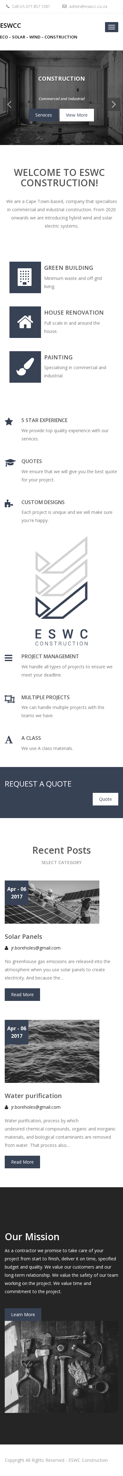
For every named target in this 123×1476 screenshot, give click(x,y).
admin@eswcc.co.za (87, 6)
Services (43, 115)
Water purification (33, 1095)
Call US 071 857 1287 (30, 6)
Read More (22, 994)
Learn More (23, 1314)
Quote (105, 799)
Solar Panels (23, 936)
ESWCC (10, 25)
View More (77, 115)
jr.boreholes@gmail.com (36, 948)
